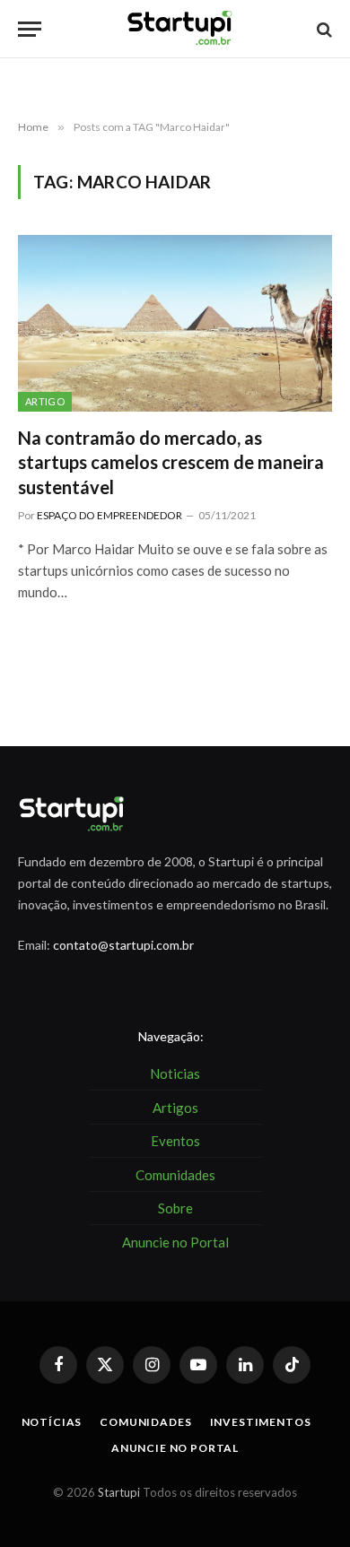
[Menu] (29, 29)
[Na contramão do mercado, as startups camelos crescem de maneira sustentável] (175, 323)
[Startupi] (180, 29)
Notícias (52, 1422)
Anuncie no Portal (175, 1448)
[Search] (322, 29)
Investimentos (260, 1422)
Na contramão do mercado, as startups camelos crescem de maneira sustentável (171, 462)
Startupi (119, 1492)
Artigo (45, 401)
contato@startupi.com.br (123, 944)
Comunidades (145, 1422)
